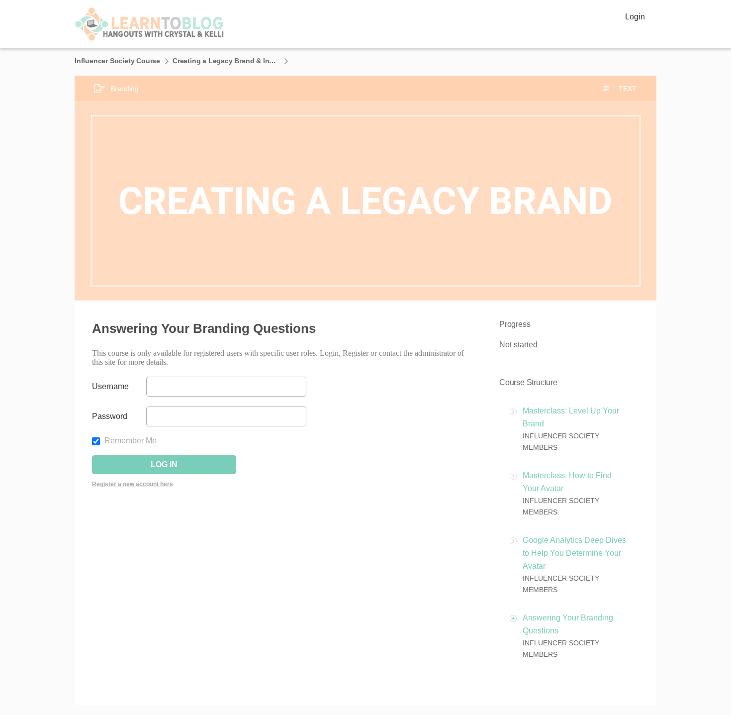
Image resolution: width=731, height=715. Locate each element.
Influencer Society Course (117, 61)
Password (109, 416)
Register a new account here (132, 484)
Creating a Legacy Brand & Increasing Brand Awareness (226, 61)
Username (110, 386)
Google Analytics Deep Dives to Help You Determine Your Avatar (574, 553)
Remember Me (129, 440)
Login (635, 16)
